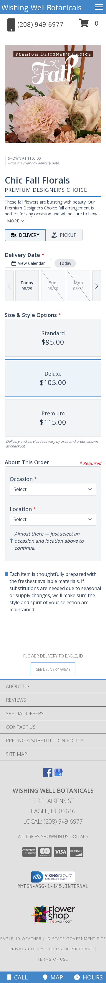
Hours (91, 977)
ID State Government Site (76, 938)
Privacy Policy (26, 948)
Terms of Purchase (70, 948)
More (13, 221)
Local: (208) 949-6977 (53, 821)
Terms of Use (53, 959)
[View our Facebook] (47, 775)
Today (65, 263)
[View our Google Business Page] (58, 775)
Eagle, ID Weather (21, 938)
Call (19, 977)
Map (55, 977)
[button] (89, 25)
